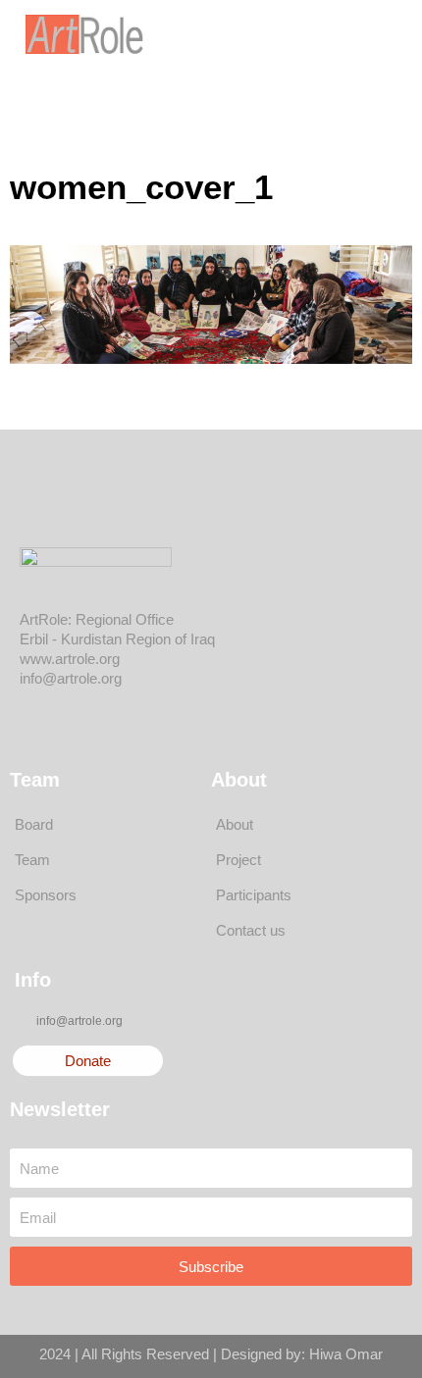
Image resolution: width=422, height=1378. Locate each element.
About (234, 824)
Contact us (251, 930)
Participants (253, 895)
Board (34, 824)
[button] (342, 34)
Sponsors (46, 895)
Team (32, 859)
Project (238, 859)
